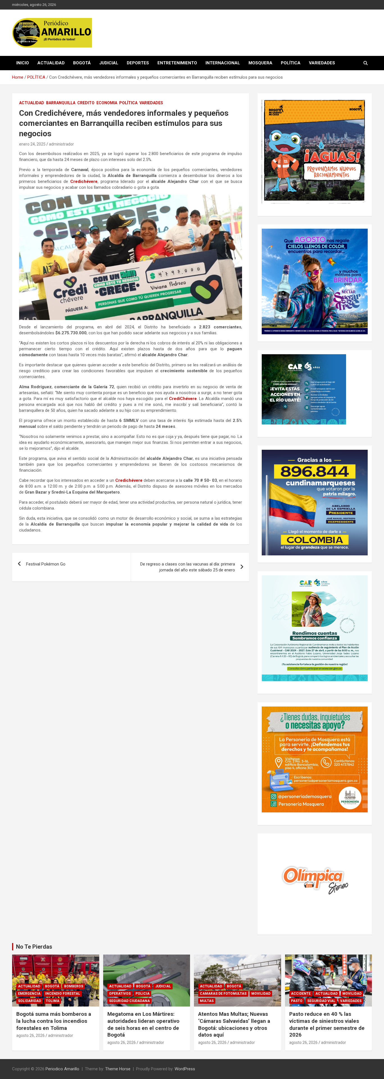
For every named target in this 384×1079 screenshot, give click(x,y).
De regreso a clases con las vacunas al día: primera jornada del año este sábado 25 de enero (187, 567)
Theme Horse (117, 1068)
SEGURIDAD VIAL (321, 1001)
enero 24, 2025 (32, 144)
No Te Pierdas (34, 946)
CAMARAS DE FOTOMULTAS (223, 994)
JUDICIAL (108, 62)
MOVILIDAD (260, 994)
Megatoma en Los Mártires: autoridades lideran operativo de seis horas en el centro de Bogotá (143, 1024)
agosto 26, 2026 (30, 1035)
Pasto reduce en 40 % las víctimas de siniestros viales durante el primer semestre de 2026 (327, 1024)
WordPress (185, 1068)
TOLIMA (52, 1001)
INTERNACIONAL (222, 62)
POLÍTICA (291, 62)
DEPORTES (138, 62)
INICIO (22, 62)
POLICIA (142, 994)
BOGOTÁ (82, 62)
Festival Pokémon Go (45, 564)
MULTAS (207, 1001)
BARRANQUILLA (60, 103)
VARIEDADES (322, 62)
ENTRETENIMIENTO (177, 62)
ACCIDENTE (301, 994)
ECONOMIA (106, 103)
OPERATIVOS (120, 994)
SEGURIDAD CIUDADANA (129, 1001)
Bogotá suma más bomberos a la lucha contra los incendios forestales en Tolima (53, 1021)
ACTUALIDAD (51, 62)
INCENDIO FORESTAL (62, 994)
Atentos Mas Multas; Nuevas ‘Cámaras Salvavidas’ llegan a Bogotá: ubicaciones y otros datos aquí (234, 1024)
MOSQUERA (260, 62)
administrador (61, 144)
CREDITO (85, 103)
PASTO (296, 1001)
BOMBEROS (73, 986)
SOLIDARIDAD (29, 1001)
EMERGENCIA (29, 994)
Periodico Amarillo (62, 1068)
